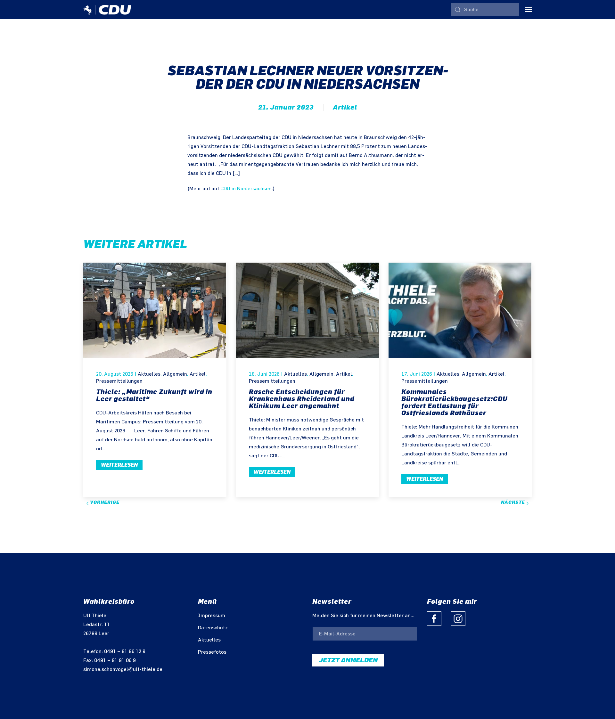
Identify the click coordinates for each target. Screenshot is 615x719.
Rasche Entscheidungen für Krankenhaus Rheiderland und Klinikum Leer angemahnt (301, 399)
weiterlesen (119, 465)
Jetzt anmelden (348, 660)
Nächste (513, 502)
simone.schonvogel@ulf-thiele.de (122, 669)
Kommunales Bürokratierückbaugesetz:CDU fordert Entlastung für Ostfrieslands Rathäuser (454, 402)
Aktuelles (149, 374)
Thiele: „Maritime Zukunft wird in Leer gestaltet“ (154, 395)
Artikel (345, 107)
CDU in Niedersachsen (246, 188)
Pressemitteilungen (119, 381)
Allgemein (175, 374)
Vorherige (104, 502)
